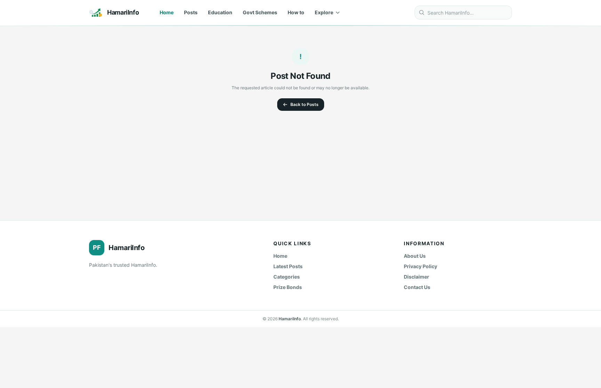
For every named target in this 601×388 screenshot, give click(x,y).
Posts (191, 12)
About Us (415, 256)
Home (167, 12)
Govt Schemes (260, 12)
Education (220, 12)
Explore (324, 12)
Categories (286, 277)
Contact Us (417, 287)
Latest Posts (288, 266)
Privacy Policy (420, 266)
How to (296, 12)
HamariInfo (290, 318)
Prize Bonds (287, 287)
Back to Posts (304, 104)
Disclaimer (416, 277)
